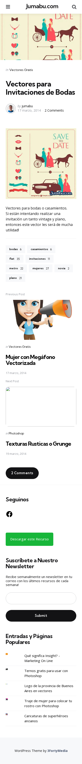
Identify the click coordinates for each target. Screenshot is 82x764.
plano (15, 278)
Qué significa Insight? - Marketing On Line (42, 658)
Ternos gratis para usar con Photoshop (46, 673)
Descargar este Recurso (29, 539)
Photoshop (16, 433)
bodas (15, 249)
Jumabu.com (42, 6)
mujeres (41, 268)
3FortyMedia (57, 750)
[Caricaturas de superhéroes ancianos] (10, 714)
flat (14, 259)
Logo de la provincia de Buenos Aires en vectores (48, 688)
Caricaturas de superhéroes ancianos (46, 718)
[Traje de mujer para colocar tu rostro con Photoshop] (10, 699)
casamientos (41, 249)
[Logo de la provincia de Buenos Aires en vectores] (10, 684)
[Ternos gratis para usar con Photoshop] (10, 669)
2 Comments (54, 110)
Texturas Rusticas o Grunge (38, 443)
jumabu (27, 106)
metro (16, 268)
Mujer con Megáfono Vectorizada (30, 359)
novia (63, 268)
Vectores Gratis (21, 70)
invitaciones (39, 259)
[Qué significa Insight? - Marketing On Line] (10, 654)
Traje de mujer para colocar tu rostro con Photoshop (48, 703)
